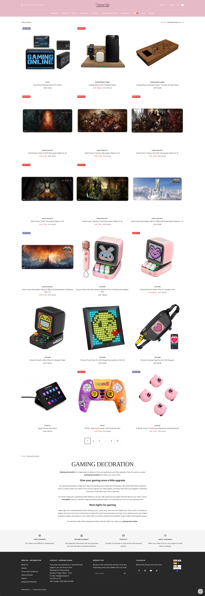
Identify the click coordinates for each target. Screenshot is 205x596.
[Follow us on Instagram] (145, 571)
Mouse (74, 13)
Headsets (54, 13)
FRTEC (102, 425)
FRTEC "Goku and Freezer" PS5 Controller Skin (102, 428)
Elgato (47, 425)
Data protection (27, 575)
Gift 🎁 (135, 13)
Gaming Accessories (110, 13)
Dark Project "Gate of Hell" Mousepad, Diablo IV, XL (47, 153)
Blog (143, 13)
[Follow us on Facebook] (139, 571)
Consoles (95, 13)
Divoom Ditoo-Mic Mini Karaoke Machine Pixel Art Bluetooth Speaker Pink (102, 290)
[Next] (117, 441)
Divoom (102, 287)
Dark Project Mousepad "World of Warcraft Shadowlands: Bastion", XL (157, 221)
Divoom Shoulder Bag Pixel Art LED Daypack (157, 360)
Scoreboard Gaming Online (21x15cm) (47, 85)
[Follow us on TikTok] (157, 571)
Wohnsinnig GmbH (102, 82)
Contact (151, 13)
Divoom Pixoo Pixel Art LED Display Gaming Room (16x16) (102, 360)
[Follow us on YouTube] (151, 571)
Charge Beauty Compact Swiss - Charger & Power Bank (157, 85)
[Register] (125, 573)
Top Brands (125, 13)
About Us (24, 565)
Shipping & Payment (29, 582)
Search (24, 568)
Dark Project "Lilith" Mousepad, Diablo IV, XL (47, 221)
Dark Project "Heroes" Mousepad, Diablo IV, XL (102, 153)
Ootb (47, 82)
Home (23, 456)
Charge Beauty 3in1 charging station (102, 85)
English (162, 5)
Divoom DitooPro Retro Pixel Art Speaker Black (47, 360)
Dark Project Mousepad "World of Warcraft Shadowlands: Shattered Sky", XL (47, 290)
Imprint (24, 578)
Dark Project (47, 150)
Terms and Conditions (29, 571)
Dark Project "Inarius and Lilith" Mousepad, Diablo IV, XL (157, 153)
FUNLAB (157, 425)
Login (172, 5)
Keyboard (64, 13)
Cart (180, 5)
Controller (84, 13)
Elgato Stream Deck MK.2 (47, 428)
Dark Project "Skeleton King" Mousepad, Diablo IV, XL (102, 221)
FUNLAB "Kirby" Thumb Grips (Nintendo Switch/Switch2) (157, 428)
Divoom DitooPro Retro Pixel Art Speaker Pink (157, 289)
